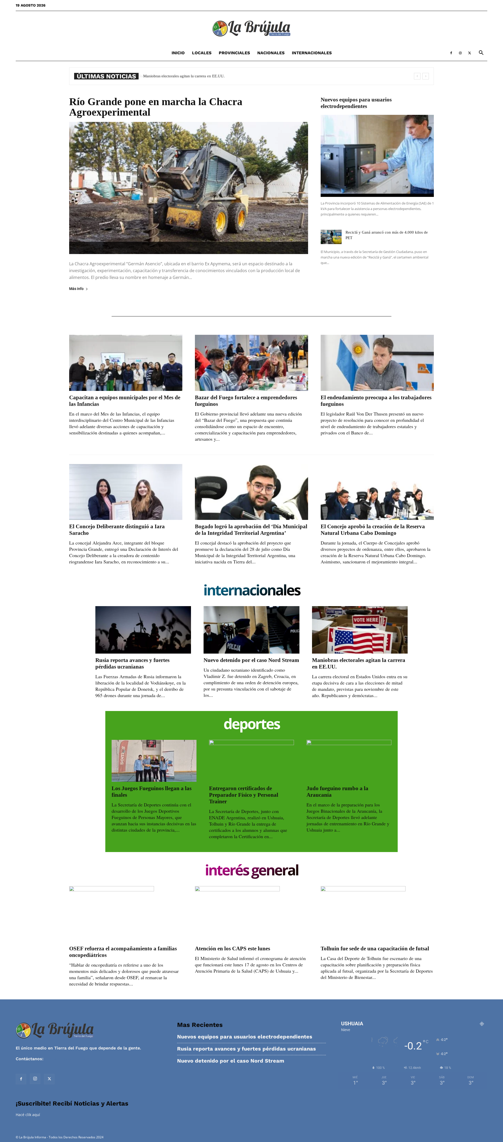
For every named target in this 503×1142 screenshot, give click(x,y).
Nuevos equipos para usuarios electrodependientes (356, 102)
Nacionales (271, 52)
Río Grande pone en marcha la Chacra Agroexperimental (155, 107)
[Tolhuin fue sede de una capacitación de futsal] (377, 914)
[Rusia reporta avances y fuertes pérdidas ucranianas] (143, 629)
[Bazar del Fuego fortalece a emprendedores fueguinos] (251, 363)
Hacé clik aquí (28, 1114)
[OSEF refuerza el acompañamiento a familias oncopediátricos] (125, 914)
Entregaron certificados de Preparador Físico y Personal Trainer (243, 795)
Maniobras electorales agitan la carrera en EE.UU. (183, 76)
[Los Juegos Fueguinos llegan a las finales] (154, 761)
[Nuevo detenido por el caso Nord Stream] (251, 629)
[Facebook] (451, 53)
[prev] (417, 76)
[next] (425, 76)
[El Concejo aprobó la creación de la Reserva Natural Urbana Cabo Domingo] (377, 492)
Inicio (178, 52)
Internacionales (312, 52)
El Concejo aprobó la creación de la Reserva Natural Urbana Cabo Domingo (373, 529)
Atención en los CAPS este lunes (232, 948)
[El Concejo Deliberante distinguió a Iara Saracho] (125, 492)
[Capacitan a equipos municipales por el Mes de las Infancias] (125, 363)
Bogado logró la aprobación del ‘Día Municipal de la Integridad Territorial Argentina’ (251, 529)
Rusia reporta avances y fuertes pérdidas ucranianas (132, 663)
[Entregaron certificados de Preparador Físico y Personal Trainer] (251, 761)
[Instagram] (460, 53)
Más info (76, 289)
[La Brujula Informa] (251, 28)
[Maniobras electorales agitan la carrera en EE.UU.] (360, 629)
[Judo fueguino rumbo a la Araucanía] (349, 761)
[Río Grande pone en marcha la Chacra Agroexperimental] (188, 188)
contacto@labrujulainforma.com (78, 1058)
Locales (201, 52)
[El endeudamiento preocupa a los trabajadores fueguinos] (377, 363)
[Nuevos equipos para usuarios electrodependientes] (377, 156)
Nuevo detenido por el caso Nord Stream (251, 660)
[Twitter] (469, 53)
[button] (481, 53)
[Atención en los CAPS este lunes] (251, 914)
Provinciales (234, 52)
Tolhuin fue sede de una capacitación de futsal (375, 948)
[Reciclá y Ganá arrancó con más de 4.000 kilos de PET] (331, 237)
